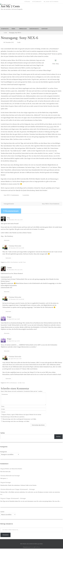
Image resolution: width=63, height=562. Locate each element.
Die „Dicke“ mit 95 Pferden (51, 1)
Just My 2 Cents (10, 6)
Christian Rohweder (15, 245)
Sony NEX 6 (7, 194)
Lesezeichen (26, 194)
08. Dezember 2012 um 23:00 (16, 247)
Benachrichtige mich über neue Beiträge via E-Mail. (16, 420)
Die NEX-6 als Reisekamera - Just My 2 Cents (15, 381)
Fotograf (27, 1)
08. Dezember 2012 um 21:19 (14, 218)
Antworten (6, 239)
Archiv (2, 511)
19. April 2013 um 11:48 (13, 318)
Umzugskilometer (8, 203)
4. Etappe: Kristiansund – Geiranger (24, 488)
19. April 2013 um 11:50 (13, 340)
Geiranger (17, 474)
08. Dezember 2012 (9, 42)
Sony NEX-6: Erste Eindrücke (51, 203)
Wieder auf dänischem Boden (13, 468)
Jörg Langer (50, 126)
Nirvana (32, 546)
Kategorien (3, 451)
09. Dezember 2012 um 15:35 (14, 268)
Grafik (5, 32)
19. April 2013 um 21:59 (15, 357)
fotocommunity (37, 1)
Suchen (58, 435)
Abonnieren (5, 534)
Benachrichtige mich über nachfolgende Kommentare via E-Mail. (19, 418)
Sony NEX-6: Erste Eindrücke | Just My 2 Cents (15, 261)
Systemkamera (15, 194)
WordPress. (37, 546)
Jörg (8, 217)
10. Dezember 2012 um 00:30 (16, 298)
